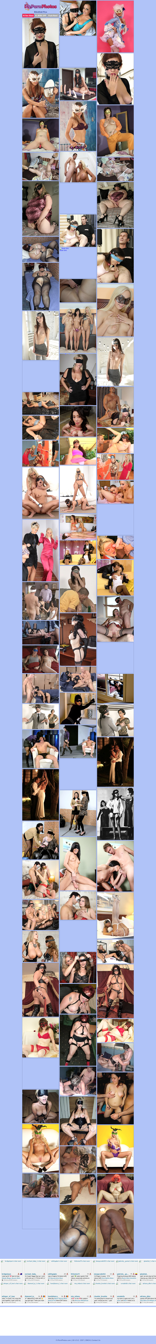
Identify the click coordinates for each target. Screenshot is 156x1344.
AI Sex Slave (28, 16)
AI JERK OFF (40, 16)
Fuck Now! (53, 16)
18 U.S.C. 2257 (78, 1340)
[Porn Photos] (40, 6)
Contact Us (96, 1340)
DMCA (87, 1340)
